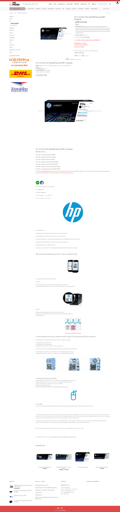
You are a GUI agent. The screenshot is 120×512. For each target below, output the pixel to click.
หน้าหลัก (11, 13)
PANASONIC (94, 8)
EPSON (44, 8)
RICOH (74, 8)
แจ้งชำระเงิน (84, 4)
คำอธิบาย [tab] (67, 59)
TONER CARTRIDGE (22, 13)
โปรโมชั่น (76, 4)
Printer (10, 52)
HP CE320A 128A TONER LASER (44, 467)
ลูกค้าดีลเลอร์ (61, 4)
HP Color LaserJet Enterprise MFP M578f (100, 29)
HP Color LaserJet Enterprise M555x (97, 28)
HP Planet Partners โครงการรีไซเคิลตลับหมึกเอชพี (45, 487)
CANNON (38, 8)
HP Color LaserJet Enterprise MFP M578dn (47, 162)
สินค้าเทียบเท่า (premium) (14, 49)
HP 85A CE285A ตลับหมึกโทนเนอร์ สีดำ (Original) (63, 468)
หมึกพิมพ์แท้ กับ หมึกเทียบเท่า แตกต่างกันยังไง (44, 490)
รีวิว (89, 4)
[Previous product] (109, 13)
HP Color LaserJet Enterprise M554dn (94, 26)
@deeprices (41, 189)
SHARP (87, 8)
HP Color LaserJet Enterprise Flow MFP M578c (85, 31)
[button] (17, 8)
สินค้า (55, 4)
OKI (63, 8)
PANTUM (68, 8)
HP (26, 8)
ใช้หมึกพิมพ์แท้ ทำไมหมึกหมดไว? (41, 485)
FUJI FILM (58, 8)
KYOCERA (80, 8)
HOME (50, 4)
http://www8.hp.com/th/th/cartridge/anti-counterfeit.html (63, 437)
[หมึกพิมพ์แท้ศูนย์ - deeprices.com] (14, 4)
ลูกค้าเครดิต (69, 4)
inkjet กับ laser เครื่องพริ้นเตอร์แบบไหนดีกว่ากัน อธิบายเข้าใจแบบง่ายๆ (46, 498)
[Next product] (107, 13)
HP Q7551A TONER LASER (83, 467)
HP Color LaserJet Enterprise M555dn (46, 157)
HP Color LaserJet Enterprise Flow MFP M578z (48, 169)
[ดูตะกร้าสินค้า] (110, 4)
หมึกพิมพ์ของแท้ (38, 495)
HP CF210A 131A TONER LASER (102, 467)
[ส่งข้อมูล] (37, 4)
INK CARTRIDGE (14, 25)
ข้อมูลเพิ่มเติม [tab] (72, 59)
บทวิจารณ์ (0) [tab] (78, 59)
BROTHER (31, 8)
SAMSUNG (51, 8)
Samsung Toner (38, 492)
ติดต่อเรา (94, 4)
